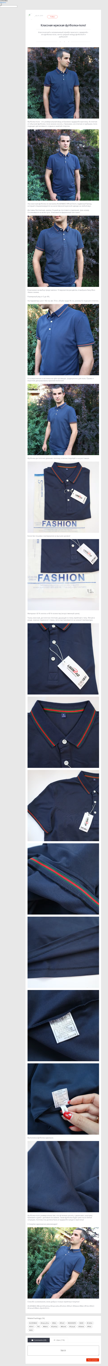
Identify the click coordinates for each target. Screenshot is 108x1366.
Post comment (92, 1360)
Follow (52, 17)
